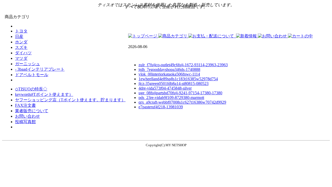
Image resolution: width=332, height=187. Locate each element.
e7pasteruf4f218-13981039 (161, 107)
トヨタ (21, 31)
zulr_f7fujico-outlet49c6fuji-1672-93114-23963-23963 (183, 65)
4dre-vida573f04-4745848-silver (165, 88)
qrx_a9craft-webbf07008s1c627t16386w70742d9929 (182, 102)
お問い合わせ (27, 116)
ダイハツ (23, 53)
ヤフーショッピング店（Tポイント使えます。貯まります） (70, 100)
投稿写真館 (25, 121)
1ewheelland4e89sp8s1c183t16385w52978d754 (178, 79)
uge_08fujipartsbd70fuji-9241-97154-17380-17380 (180, 93)
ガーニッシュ (27, 64)
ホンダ (21, 42)
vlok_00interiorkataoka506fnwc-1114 (169, 74)
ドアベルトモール (31, 74)
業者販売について (31, 111)
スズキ (21, 47)
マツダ (21, 58)
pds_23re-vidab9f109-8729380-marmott (171, 97)
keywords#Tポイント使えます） (44, 94)
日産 (19, 36)
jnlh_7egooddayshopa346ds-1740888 (169, 69)
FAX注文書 (25, 105)
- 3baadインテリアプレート (40, 69)
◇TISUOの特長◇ (31, 89)
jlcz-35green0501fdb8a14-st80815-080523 (174, 83)
